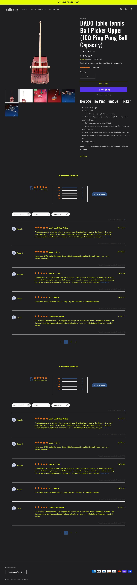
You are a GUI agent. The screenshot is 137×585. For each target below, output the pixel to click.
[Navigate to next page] (76, 342)
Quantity (83, 72)
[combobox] (41, 214)
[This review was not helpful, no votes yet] (123, 243)
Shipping (83, 59)
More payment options (104, 95)
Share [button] (85, 156)
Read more (107, 237)
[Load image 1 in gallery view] (11, 95)
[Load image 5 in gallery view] (68, 95)
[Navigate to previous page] (61, 342)
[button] (32, 9)
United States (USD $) (15, 572)
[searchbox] (19, 214)
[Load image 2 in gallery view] (26, 95)
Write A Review (99, 194)
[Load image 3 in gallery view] (40, 95)
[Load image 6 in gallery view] (11, 110)
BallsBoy (13, 579)
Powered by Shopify (22, 579)
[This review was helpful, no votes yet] (119, 243)
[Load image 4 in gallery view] (54, 95)
